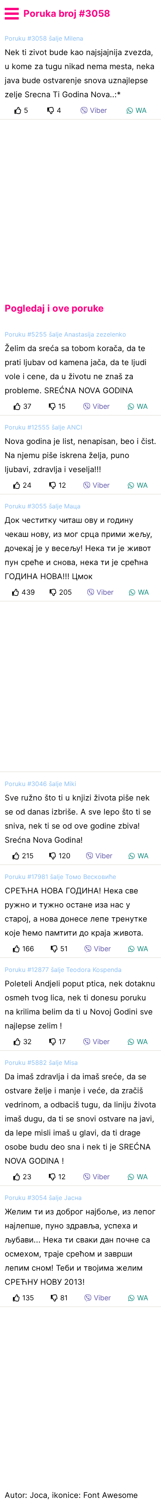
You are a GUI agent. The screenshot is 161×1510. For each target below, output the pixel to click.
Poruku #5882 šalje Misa (41, 1062)
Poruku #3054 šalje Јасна (43, 1198)
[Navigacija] (12, 12)
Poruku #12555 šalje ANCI (43, 427)
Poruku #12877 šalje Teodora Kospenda (63, 969)
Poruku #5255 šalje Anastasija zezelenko (65, 334)
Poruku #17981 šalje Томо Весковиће (60, 877)
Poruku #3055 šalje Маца (42, 506)
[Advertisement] (80, 204)
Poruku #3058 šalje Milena (44, 38)
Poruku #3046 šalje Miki (40, 784)
